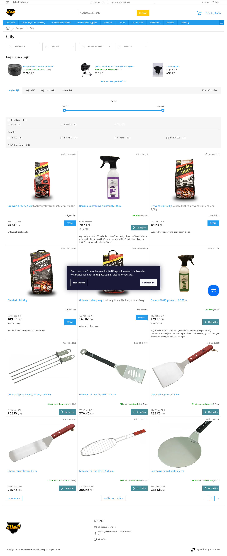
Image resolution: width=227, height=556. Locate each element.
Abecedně (67, 90)
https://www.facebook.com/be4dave (115, 533)
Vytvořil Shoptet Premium (209, 549)
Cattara (123, 137)
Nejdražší (30, 90)
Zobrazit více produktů (112, 81)
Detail (70, 223)
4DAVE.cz (102, 539)
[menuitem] (10, 22)
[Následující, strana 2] (212, 498)
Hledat (143, 13)
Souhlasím (148, 282)
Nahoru (15, 498)
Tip (120, 124)
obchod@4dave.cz (107, 527)
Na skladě (18, 120)
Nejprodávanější (48, 90)
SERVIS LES (177, 137)
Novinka (69, 124)
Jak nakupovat (97, 2)
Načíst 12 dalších (113, 498)
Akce (15, 124)
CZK (204, 2)
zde (130, 274)
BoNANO (70, 137)
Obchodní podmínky (120, 2)
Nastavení (79, 282)
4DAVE (16, 137)
